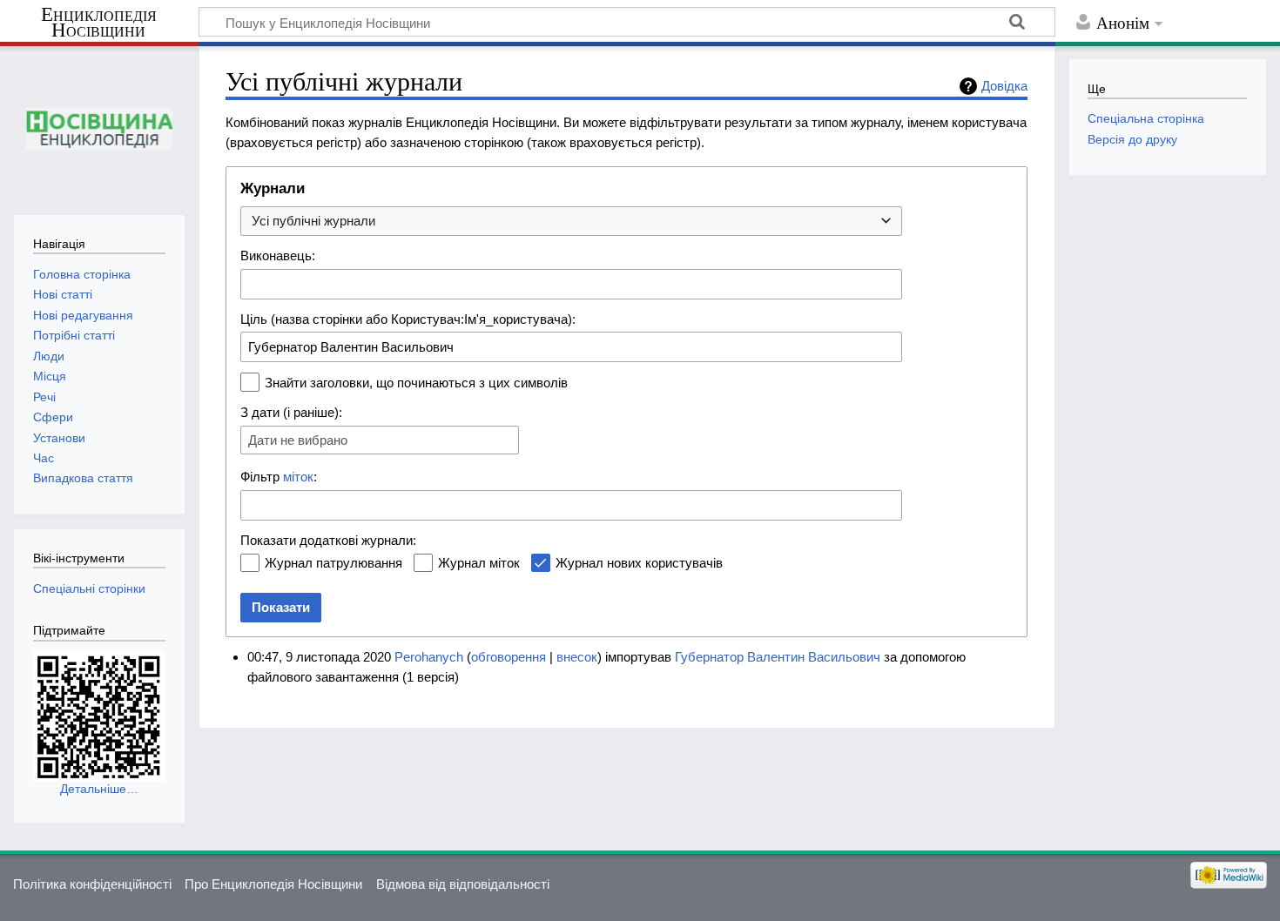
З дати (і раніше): (291, 412)
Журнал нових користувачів (639, 562)
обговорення (508, 656)
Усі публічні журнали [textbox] (313, 220)
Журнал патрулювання (333, 562)
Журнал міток (479, 562)
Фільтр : (278, 476)
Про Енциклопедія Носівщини (273, 884)
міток (298, 476)
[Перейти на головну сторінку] (99, 128)
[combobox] (571, 221)
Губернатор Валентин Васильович (777, 656)
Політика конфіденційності (92, 884)
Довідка (1004, 85)
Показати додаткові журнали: (328, 540)
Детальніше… (99, 789)
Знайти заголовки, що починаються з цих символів (416, 382)
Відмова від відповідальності (462, 884)
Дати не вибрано (297, 440)
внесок (576, 656)
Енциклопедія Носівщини (99, 22)
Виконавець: (277, 255)
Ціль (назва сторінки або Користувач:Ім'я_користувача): (408, 319)
